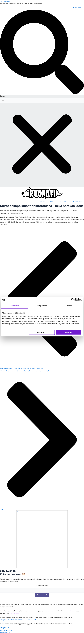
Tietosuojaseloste (17, 620)
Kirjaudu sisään (77, 7)
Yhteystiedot (77, 201)
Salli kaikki (68, 332)
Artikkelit (63, 201)
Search (2, 96)
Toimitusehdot (31, 620)
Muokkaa (40, 332)
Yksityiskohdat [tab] (42, 306)
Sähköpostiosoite (42, 586)
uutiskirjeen (71, 611)
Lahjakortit (52, 201)
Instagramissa (49, 611)
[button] (42, 52)
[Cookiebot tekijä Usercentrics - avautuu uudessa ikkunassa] (73, 299)
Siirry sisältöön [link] (5, 1)
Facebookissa (33, 611)
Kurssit (42, 201)
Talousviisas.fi (15, 613)
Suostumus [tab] (14, 306)
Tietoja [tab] (69, 306)
